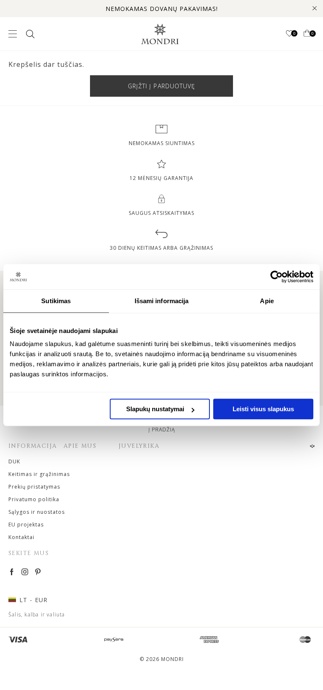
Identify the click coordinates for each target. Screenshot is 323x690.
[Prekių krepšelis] (307, 34)
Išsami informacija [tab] (162, 300)
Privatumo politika (33, 499)
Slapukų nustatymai (155, 408)
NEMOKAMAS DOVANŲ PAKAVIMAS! (162, 9)
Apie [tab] (266, 300)
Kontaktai (21, 537)
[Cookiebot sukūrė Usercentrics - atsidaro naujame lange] (276, 276)
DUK (14, 461)
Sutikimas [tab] (56, 300)
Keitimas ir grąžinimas (39, 474)
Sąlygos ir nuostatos (36, 512)
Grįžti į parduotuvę (162, 86)
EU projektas (26, 524)
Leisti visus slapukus (263, 408)
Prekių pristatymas (34, 486)
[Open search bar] (29, 34)
